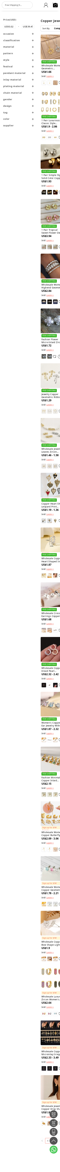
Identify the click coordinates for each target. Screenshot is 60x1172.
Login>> (50, 76)
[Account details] (45, 5)
